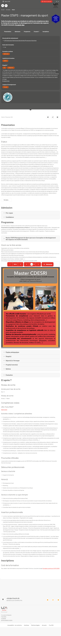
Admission (17, 31)
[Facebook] (47, 600)
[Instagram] (53, 600)
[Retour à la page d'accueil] (55, 5)
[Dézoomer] (10, 264)
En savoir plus (19, 25)
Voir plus (8, 200)
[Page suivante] (38, 264)
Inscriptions (46, 31)
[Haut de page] (2, 629)
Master (13, 9)
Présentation (7, 31)
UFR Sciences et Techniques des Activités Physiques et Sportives (20, 40)
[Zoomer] (20, 264)
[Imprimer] (48, 117)
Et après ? (36, 31)
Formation (8, 9)
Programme (27, 31)
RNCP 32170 (4, 409)
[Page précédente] (26, 264)
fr (56, 1)
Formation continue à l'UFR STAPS (51, 568)
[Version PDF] (57, 117)
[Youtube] (58, 600)
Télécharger (49, 264)
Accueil (2, 9)
